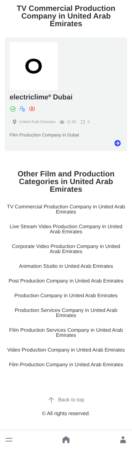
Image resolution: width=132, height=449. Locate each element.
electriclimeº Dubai (41, 97)
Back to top (71, 400)
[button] (9, 440)
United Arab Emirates (37, 122)
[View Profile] (117, 143)
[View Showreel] (32, 109)
